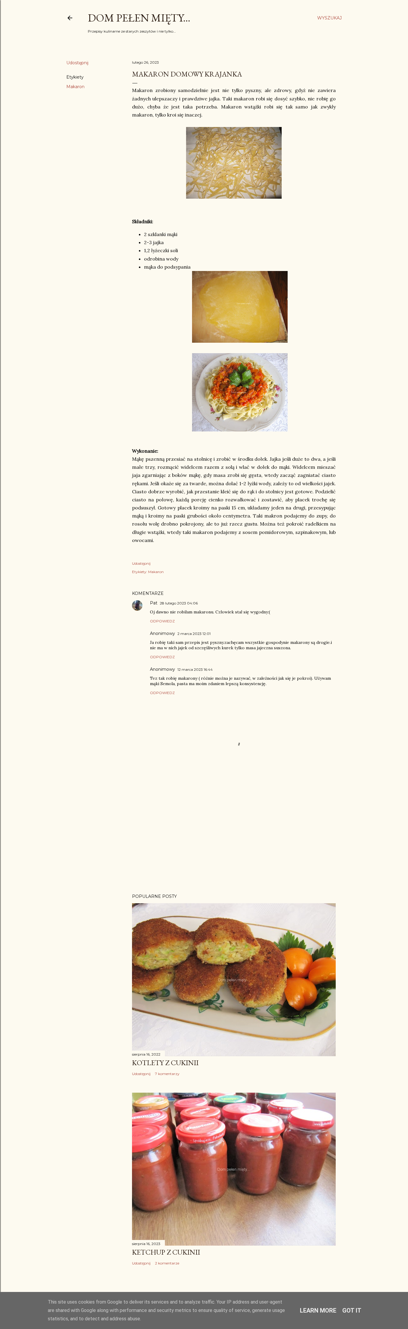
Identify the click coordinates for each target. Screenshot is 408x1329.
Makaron (75, 86)
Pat (153, 603)
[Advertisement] (234, 837)
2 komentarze (167, 1263)
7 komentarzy (167, 1073)
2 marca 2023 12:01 (194, 633)
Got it (351, 1310)
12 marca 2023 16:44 (195, 669)
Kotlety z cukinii (165, 1062)
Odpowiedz (162, 621)
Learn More (318, 1310)
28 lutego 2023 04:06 (179, 603)
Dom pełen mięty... (139, 18)
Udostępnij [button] (77, 62)
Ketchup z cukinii (166, 1252)
